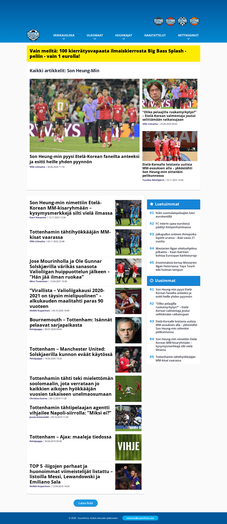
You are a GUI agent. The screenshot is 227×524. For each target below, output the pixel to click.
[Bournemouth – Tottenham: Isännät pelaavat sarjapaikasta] (128, 330)
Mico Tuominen (39, 281)
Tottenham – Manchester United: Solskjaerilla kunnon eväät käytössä (71, 351)
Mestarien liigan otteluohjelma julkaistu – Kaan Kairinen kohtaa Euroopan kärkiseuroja (176, 251)
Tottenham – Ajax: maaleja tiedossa (71, 437)
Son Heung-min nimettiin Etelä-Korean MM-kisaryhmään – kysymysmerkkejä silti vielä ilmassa (71, 207)
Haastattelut (155, 35)
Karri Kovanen (38, 217)
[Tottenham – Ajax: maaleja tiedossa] (128, 447)
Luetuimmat (167, 204)
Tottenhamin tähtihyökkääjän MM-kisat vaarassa (70, 234)
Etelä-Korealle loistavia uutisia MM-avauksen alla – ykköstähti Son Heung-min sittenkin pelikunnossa (167, 170)
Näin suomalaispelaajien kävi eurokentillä (175, 214)
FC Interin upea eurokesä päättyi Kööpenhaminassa (173, 225)
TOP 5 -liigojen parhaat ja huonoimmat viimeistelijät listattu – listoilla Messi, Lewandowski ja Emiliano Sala (71, 474)
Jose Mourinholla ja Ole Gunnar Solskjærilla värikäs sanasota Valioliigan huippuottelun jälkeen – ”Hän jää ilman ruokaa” (70, 269)
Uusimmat (165, 280)
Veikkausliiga (63, 35)
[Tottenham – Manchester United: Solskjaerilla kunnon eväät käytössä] (128, 359)
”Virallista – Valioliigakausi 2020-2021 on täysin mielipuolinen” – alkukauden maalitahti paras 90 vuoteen (67, 298)
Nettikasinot (188, 35)
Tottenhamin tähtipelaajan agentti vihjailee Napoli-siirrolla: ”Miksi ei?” (70, 410)
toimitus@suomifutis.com (140, 518)
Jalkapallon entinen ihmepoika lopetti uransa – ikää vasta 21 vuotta (176, 237)
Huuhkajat (123, 35)
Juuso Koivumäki (39, 417)
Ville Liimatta (37, 166)
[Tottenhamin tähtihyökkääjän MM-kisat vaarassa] (128, 242)
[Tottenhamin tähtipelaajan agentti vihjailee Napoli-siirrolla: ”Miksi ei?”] (128, 418)
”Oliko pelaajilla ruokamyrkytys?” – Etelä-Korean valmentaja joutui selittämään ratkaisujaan (169, 116)
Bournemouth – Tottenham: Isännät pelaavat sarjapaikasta (71, 322)
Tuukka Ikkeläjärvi (153, 180)
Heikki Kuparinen (40, 310)
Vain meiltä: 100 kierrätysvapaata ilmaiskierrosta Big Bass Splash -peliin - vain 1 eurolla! (108, 53)
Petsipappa (36, 329)
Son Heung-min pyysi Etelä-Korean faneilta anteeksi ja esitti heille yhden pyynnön (84, 158)
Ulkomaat (95, 35)
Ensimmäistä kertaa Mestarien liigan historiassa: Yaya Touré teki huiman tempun (176, 266)
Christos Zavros (38, 398)
